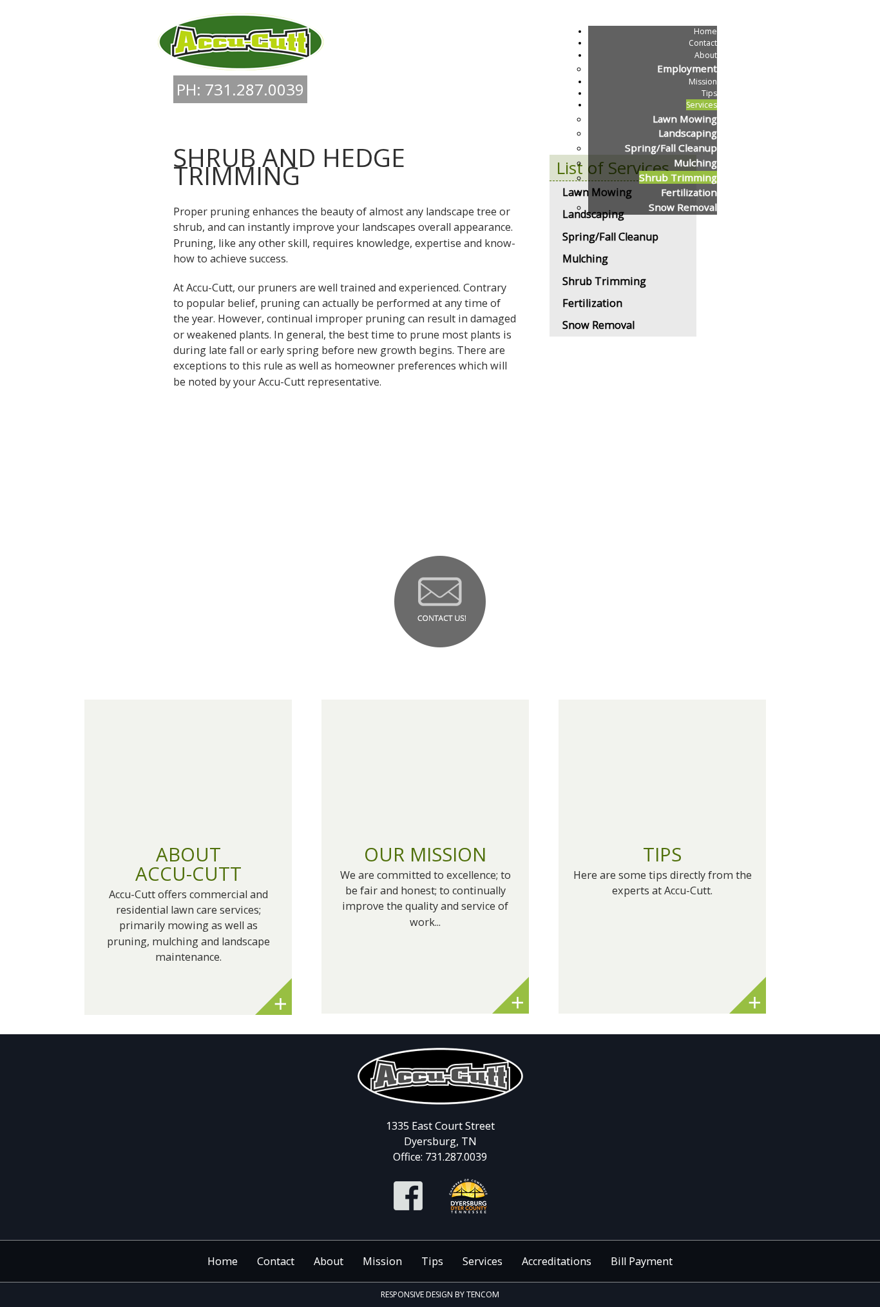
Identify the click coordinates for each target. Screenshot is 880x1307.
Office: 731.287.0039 (440, 1157)
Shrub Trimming (604, 281)
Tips (432, 1261)
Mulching (585, 258)
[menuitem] (705, 31)
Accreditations (556, 1261)
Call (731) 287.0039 (440, 513)
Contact (275, 1261)
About (328, 1261)
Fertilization (592, 303)
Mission (382, 1261)
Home (222, 1261)
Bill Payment (642, 1261)
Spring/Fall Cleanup (610, 237)
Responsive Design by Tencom (440, 1294)
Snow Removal (598, 325)
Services (482, 1261)
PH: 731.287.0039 (240, 89)
